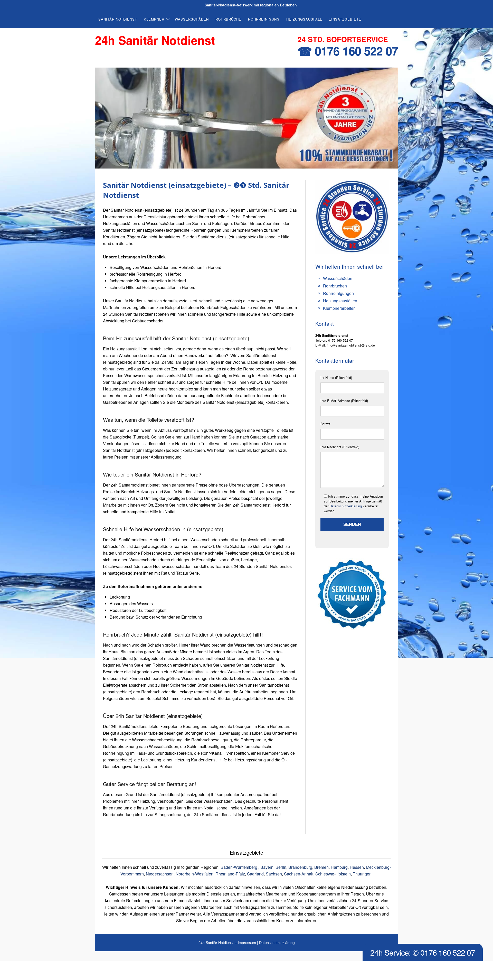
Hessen (357, 867)
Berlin (281, 867)
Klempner (154, 19)
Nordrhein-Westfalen (194, 874)
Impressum (247, 942)
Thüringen (362, 874)
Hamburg (339, 867)
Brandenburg (300, 867)
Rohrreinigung (264, 19)
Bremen (321, 867)
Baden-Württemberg (239, 867)
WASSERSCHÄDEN (192, 19)
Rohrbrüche (228, 19)
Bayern (266, 867)
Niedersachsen (160, 874)
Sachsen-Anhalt (298, 874)
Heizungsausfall (304, 19)
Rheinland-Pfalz (230, 874)
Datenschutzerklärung (345, 505)
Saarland (255, 874)
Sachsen (274, 874)
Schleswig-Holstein (333, 874)
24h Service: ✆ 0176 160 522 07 (422, 952)
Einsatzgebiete (345, 19)
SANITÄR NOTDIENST (117, 19)
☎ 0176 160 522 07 (348, 50)
